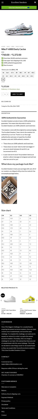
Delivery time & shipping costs (10, 394)
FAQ (2, 411)
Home (3, 46)
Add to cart (17, 94)
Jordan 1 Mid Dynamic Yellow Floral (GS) (28, 311)
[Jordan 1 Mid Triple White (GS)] (9, 299)
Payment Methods (7, 397)
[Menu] (2, 2)
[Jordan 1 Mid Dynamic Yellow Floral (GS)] (28, 299)
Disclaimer (4, 404)
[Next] (37, 304)
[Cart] (34, 2)
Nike (8, 46)
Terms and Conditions (8, 408)
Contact (4, 415)
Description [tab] (5, 113)
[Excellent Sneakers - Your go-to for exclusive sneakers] (20, 2)
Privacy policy (5, 401)
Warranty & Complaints (8, 387)
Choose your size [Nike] (8, 69)
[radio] (3, 72)
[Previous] (1, 304)
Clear (3, 82)
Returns (3, 390)
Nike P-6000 (19, 46)
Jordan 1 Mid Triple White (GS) (8, 311)
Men (12, 46)
